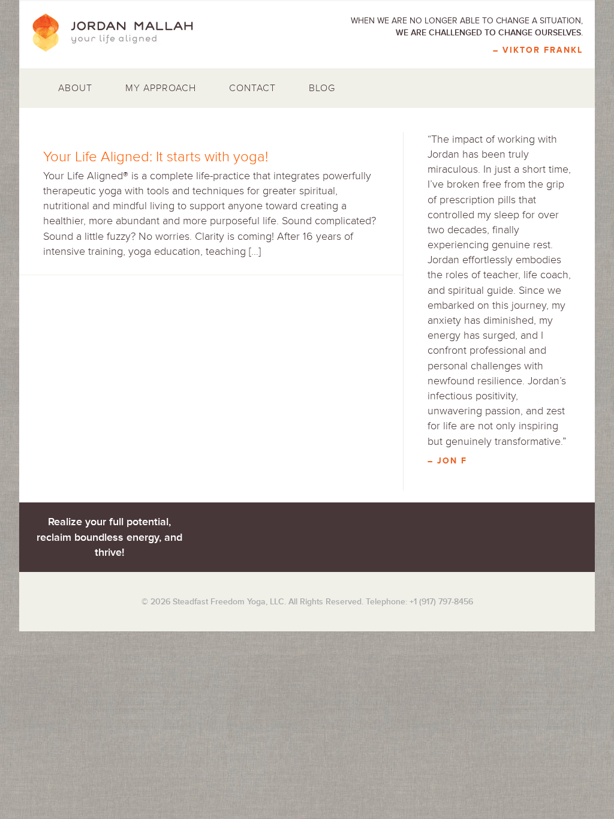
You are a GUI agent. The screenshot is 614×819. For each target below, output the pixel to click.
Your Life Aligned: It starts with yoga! (155, 156)
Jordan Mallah (121, 33)
